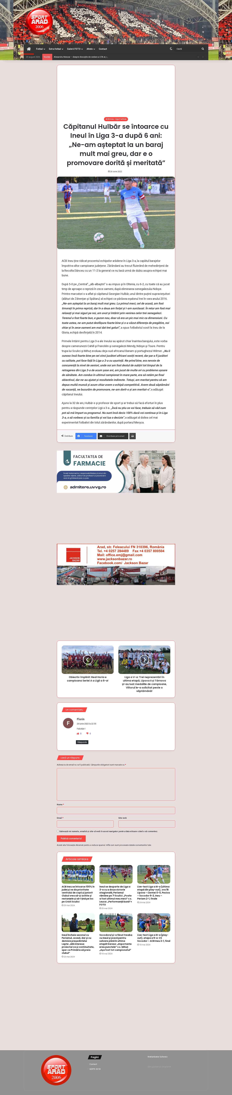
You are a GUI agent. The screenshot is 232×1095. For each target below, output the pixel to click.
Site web (122, 818)
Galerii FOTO (73, 49)
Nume (60, 804)
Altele (90, 49)
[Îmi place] (78, 733)
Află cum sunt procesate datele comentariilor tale (128, 845)
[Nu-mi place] (87, 733)
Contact (103, 49)
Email (60, 818)
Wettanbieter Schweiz (157, 1057)
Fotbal (39, 49)
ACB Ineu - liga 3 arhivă (116, 119)
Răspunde (82, 742)
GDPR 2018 (95, 1069)
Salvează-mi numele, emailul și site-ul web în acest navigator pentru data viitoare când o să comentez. (108, 831)
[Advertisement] (116, 93)
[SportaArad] (39, 22)
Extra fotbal (55, 49)
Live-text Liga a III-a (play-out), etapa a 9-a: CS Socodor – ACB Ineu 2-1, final (153, 938)
